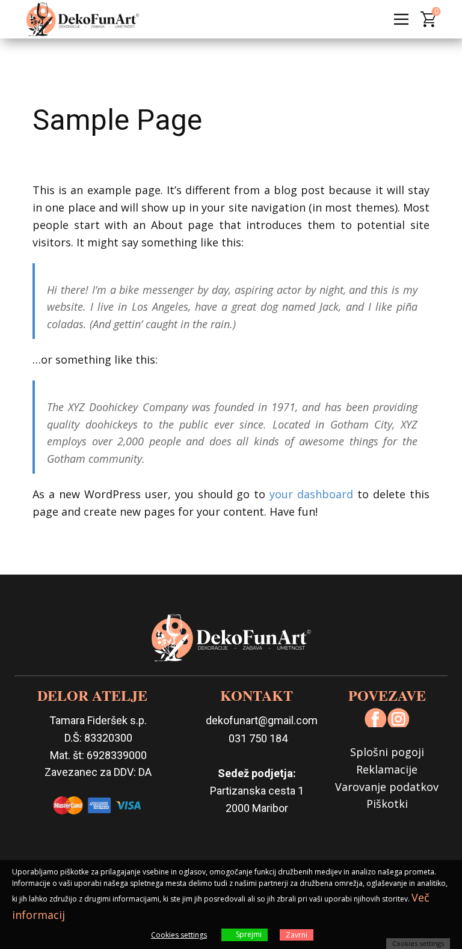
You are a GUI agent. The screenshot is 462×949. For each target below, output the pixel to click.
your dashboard (311, 494)
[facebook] (376, 717)
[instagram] (398, 717)
